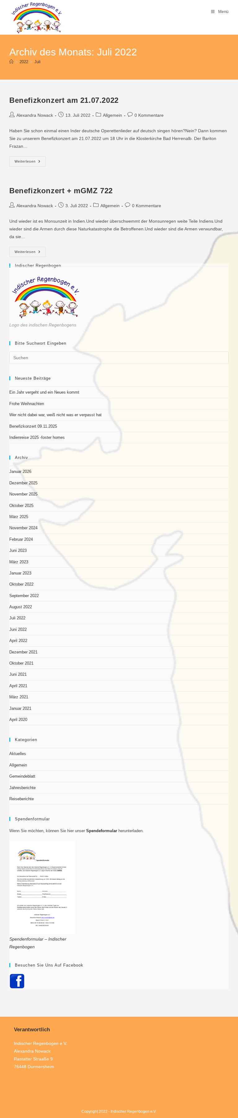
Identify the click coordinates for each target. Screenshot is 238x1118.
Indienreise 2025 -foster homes (37, 437)
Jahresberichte (22, 787)
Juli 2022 (17, 618)
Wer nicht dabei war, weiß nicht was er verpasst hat (55, 415)
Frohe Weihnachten (26, 403)
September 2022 (24, 595)
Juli (37, 61)
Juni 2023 (18, 550)
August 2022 (20, 607)
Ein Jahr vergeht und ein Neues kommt (44, 392)
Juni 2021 (18, 674)
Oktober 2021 (21, 663)
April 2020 (18, 719)
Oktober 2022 (21, 584)
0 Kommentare (149, 115)
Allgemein (112, 115)
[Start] (11, 61)
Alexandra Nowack (34, 115)
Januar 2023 (20, 573)
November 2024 (23, 528)
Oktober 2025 (21, 505)
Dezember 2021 (23, 652)
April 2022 (18, 640)
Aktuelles (17, 753)
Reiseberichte (21, 799)
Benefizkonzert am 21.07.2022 (64, 100)
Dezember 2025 (23, 483)
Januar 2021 (20, 708)
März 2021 (18, 697)
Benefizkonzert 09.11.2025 (33, 426)
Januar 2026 (20, 471)
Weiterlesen (30, 163)
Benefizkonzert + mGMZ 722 (61, 190)
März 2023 (18, 562)
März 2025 (18, 516)
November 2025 (23, 494)
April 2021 (18, 685)
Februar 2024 (21, 539)
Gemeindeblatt (22, 776)
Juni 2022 (18, 629)
